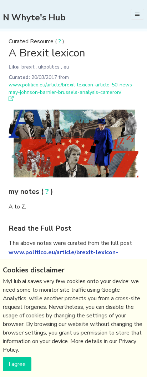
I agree (17, 364)
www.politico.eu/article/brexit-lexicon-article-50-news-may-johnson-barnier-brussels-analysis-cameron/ (71, 88)
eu (66, 67)
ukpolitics (49, 67)
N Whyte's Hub (34, 17)
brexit (27, 67)
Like (14, 67)
